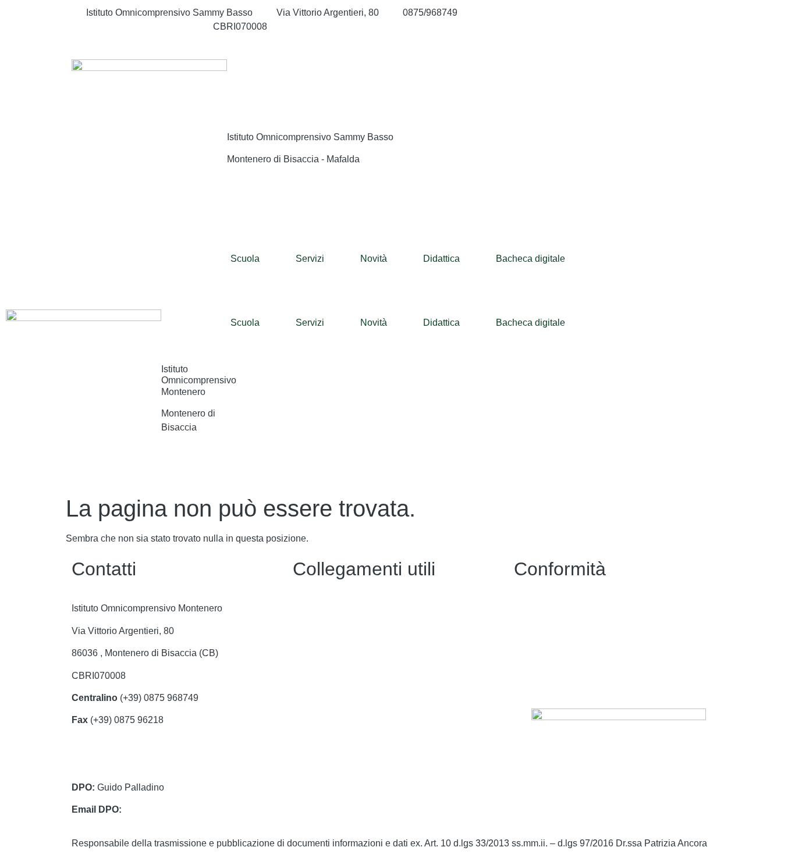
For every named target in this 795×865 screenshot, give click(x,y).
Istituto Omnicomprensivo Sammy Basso (310, 137)
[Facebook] (618, 13)
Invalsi (306, 742)
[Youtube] (618, 41)
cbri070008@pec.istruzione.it (132, 765)
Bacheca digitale (530, 259)
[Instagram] (618, 27)
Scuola (245, 259)
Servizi (310, 259)
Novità (373, 259)
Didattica (441, 259)
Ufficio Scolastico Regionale (351, 698)
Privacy (529, 608)
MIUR (305, 653)
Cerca (652, 83)
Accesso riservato (550, 676)
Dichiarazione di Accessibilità (575, 631)
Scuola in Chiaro (327, 720)
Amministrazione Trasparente (353, 631)
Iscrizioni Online (326, 676)
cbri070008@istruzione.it (137, 26)
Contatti (309, 608)
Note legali (536, 653)
